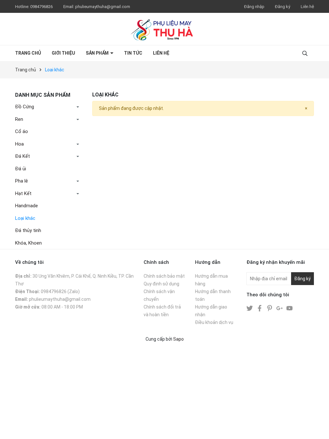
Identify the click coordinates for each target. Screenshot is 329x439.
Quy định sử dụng (161, 283)
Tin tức (133, 53)
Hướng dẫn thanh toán (213, 295)
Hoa (19, 144)
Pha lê (21, 181)
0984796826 (42, 6)
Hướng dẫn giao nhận (211, 310)
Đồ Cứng (24, 107)
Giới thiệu (63, 53)
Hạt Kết (23, 193)
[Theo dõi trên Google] (280, 307)
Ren (19, 119)
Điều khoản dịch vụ (214, 322)
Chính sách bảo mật (164, 276)
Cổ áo (21, 131)
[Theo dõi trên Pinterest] (270, 307)
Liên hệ (307, 6)
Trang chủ (28, 53)
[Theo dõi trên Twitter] (250, 307)
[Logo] (164, 29)
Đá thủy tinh (28, 230)
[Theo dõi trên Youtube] (289, 307)
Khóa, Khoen (28, 243)
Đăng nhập (254, 6)
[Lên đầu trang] (318, 428)
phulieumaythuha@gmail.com (102, 6)
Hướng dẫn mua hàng (211, 279)
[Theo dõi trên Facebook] (260, 307)
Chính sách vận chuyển (159, 295)
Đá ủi (20, 169)
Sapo (178, 339)
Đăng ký (282, 6)
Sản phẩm (98, 53)
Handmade (26, 206)
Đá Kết (22, 156)
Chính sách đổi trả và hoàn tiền (162, 310)
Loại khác (25, 218)
